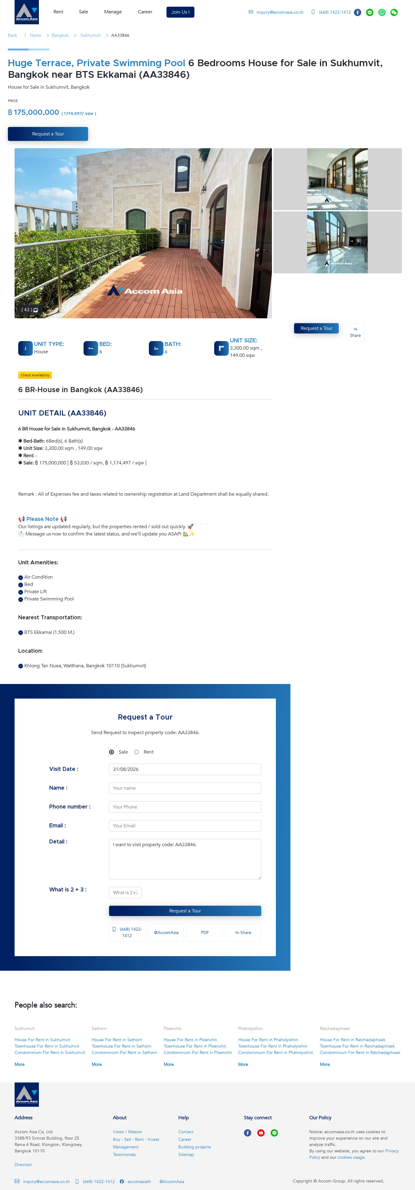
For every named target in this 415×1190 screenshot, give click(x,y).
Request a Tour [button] (48, 134)
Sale (123, 752)
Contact (186, 1132)
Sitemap (186, 1155)
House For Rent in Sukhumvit (42, 1040)
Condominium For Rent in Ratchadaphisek (360, 1052)
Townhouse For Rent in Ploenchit (195, 1046)
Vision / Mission (127, 1132)
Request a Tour (185, 911)
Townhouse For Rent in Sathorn (121, 1046)
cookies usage (351, 1157)
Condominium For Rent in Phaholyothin (275, 1052)
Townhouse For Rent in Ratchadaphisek (357, 1046)
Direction (23, 1165)
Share (245, 932)
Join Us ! (180, 12)
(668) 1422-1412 (334, 12)
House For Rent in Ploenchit (190, 1040)
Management (126, 1147)
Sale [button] (83, 12)
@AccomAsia (166, 932)
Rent (148, 752)
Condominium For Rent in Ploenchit (198, 1052)
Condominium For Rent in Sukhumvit (50, 1052)
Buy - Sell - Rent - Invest (136, 1139)
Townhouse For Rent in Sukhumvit (47, 1046)
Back (12, 35)
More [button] (20, 1064)
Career (145, 12)
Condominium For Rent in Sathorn (124, 1052)
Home (35, 35)
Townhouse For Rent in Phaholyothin (272, 1046)
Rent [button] (58, 12)
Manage (113, 12)
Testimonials (124, 1155)
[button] (27, 12)
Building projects (194, 1147)
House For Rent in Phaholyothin (268, 1040)
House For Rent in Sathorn (117, 1040)
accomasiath (138, 1182)
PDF (204, 932)
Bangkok (60, 35)
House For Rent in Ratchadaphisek (353, 1040)
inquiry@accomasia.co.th (280, 12)
